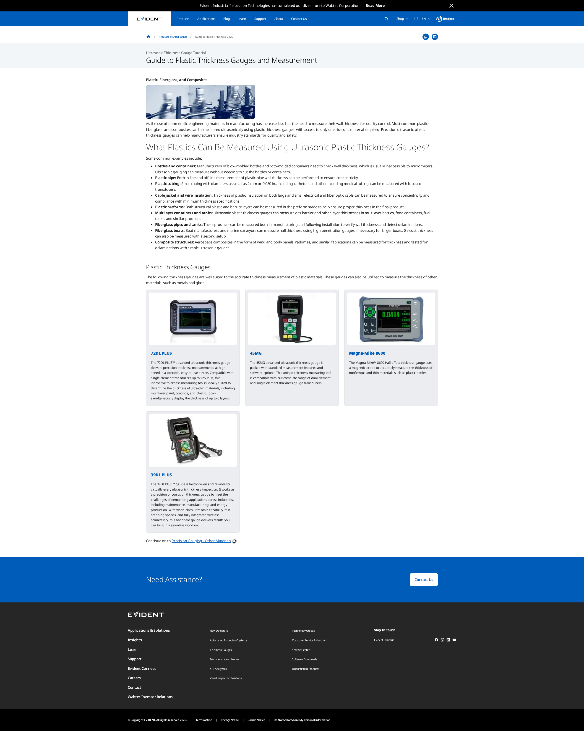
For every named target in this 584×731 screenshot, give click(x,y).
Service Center (301, 650)
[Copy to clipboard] (425, 37)
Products (183, 18)
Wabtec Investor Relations (150, 696)
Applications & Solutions (149, 630)
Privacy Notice (230, 720)
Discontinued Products (305, 669)
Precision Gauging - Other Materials (201, 540)
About (278, 18)
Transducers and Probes (224, 659)
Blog (226, 18)
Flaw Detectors (219, 631)
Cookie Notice (256, 720)
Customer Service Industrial (308, 640)
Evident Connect (142, 668)
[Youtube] (454, 640)
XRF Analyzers (218, 669)
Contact (134, 687)
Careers (134, 677)
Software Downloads (304, 659)
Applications (206, 18)
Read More (375, 5)
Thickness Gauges (221, 650)
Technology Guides (303, 631)
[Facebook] (436, 640)
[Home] (148, 36)
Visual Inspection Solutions (226, 678)
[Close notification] (451, 5)
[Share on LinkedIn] (435, 37)
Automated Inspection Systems (228, 640)
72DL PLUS (161, 353)
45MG (256, 353)
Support (260, 18)
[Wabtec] (445, 18)
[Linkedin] (448, 640)
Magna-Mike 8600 (367, 353)
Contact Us (299, 18)
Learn (242, 18)
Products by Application (173, 37)
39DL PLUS (161, 475)
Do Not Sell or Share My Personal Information (302, 720)
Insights (135, 639)
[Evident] (149, 18)
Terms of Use (204, 720)
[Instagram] (442, 640)
